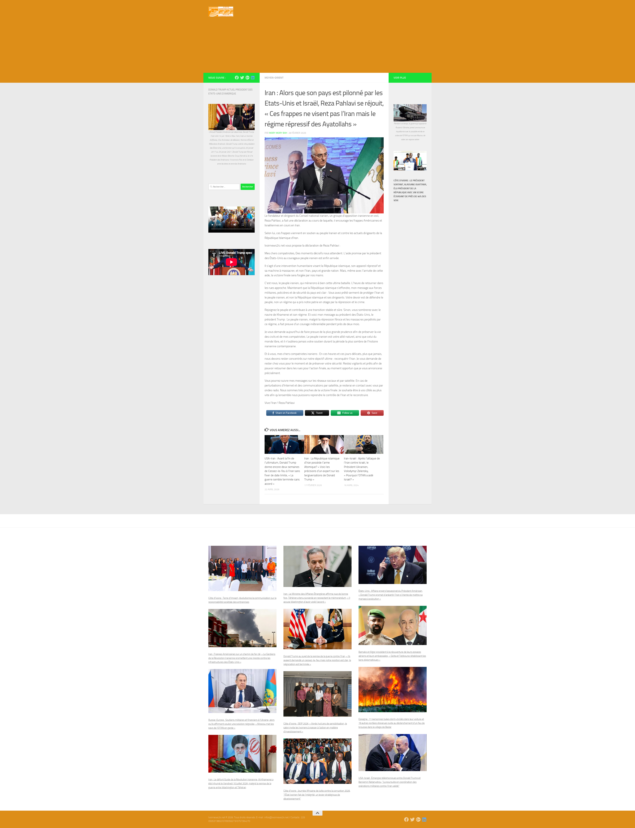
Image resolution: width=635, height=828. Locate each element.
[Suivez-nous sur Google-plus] (247, 78)
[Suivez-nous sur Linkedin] (253, 78)
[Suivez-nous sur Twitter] (242, 78)
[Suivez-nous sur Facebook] (237, 78)
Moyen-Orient (274, 77)
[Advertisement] (317, 48)
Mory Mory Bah (278, 133)
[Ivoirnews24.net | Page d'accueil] (220, 12)
